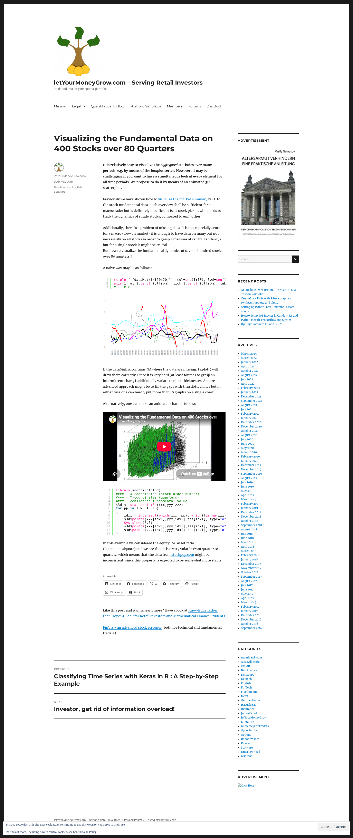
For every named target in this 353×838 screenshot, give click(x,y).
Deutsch (246, 679)
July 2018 (247, 534)
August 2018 (249, 529)
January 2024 (249, 362)
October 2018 (249, 521)
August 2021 (249, 405)
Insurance (247, 709)
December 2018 (251, 512)
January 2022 (249, 392)
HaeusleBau (248, 704)
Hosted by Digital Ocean (160, 820)
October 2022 (249, 371)
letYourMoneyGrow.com (70, 175)
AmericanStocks (252, 657)
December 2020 (251, 422)
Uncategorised (250, 752)
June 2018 (247, 538)
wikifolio (246, 756)
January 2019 (249, 508)
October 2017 (249, 572)
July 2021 (247, 409)
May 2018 (247, 542)
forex (244, 696)
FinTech (246, 687)
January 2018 (249, 559)
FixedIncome (249, 692)
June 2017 (247, 589)
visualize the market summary (182, 199)
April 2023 (247, 366)
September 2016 (251, 628)
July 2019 (247, 482)
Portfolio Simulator (146, 106)
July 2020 (247, 439)
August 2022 (249, 375)
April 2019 (247, 495)
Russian (246, 743)
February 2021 (250, 413)
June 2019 (247, 486)
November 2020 (251, 426)
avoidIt (245, 666)
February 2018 (250, 555)
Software (60, 191)
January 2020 (249, 461)
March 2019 (249, 499)
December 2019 (251, 465)
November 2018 (251, 516)
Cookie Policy (88, 832)
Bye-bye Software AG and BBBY (261, 324)
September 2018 (251, 525)
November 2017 (251, 568)
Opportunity (249, 730)
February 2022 (250, 388)
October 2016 (249, 624)
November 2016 (251, 619)
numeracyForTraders (255, 726)
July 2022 (247, 379)
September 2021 (251, 401)
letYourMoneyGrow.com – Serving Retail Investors (128, 82)
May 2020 (247, 448)
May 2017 (247, 594)
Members (175, 106)
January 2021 (249, 418)
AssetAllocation (251, 662)
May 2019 (247, 491)
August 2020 (249, 435)
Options (246, 734)
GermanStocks (250, 700)
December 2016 (251, 615)
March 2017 (248, 602)
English (77, 187)
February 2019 (250, 503)
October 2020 (249, 431)
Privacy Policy (133, 820)
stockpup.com (182, 554)
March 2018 (248, 551)
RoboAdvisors (250, 739)
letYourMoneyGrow (254, 717)
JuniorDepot (249, 713)
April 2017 (247, 598)
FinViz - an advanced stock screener (132, 627)
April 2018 (247, 546)
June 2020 (247, 443)
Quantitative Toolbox (108, 106)
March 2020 (249, 452)
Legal (76, 106)
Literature (247, 722)
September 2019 (251, 473)
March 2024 (249, 358)
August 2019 (249, 478)
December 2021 (251, 396)
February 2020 (250, 456)
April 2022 (248, 383)
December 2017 (251, 564)
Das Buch (214, 106)
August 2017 (249, 581)
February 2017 (250, 606)
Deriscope (247, 674)
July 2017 (247, 585)
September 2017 (251, 576)
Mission (60, 106)
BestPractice (62, 187)
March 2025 (249, 353)
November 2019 (251, 469)
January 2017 (249, 611)
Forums (194, 106)
